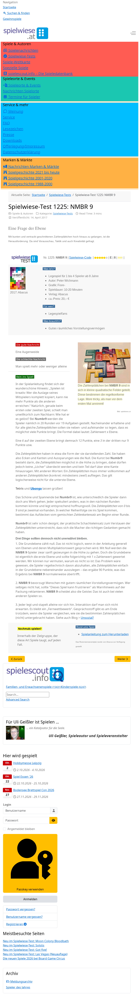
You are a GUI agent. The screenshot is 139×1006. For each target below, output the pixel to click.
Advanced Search (18, 700)
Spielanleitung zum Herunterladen (105, 634)
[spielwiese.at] (25, 33)
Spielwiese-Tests (63, 213)
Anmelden (30, 899)
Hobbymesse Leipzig (27, 763)
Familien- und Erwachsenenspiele (33, 687)
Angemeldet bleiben (21, 829)
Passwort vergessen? (20, 909)
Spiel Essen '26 (23, 777)
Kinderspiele (73, 687)
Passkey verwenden (30, 889)
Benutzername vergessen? (24, 917)
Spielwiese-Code (80, 257)
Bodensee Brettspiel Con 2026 (33, 790)
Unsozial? (87, 618)
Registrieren (15, 924)
